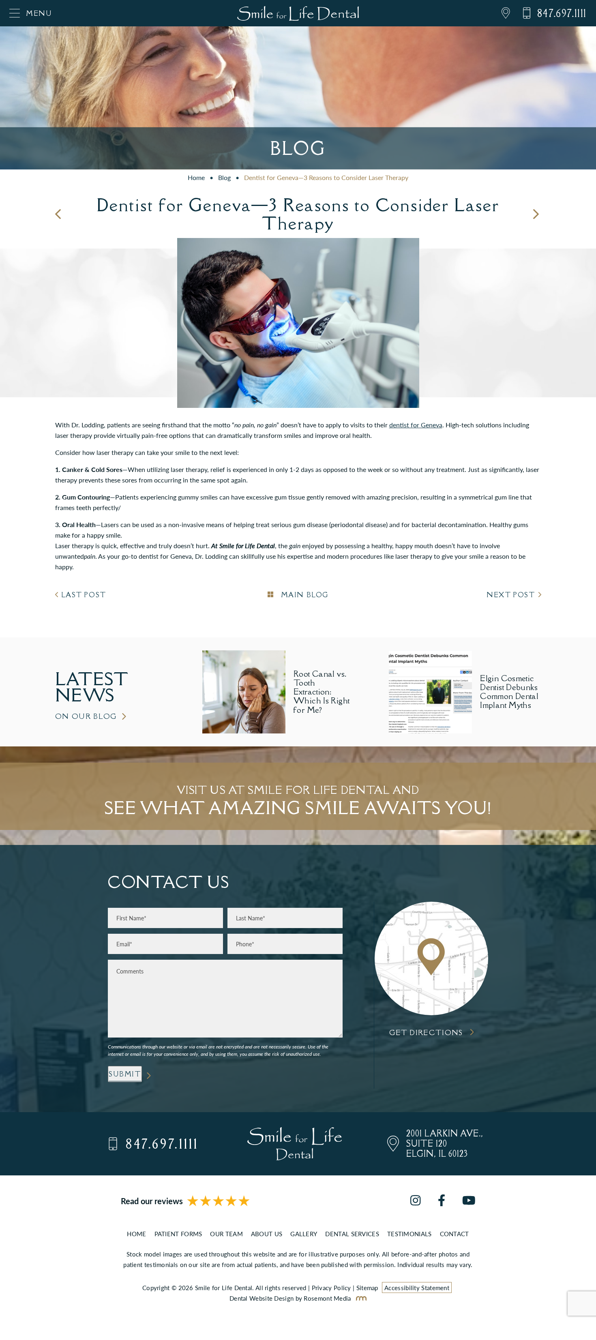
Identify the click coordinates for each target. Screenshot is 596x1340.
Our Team (226, 1233)
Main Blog (303, 595)
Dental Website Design (261, 1298)
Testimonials (409, 1233)
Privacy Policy (331, 1287)
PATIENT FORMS (178, 1233)
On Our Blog (86, 716)
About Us (266, 1233)
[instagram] (415, 1201)
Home (196, 177)
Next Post (511, 595)
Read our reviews (152, 1200)
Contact (454, 1233)
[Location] (499, 13)
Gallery (303, 1233)
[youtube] (469, 1201)
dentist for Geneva (415, 424)
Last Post (83, 595)
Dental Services (352, 1233)
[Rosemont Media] (360, 1298)
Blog (224, 177)
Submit (125, 1074)
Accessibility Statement (416, 1287)
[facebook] (441, 1201)
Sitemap (367, 1287)
